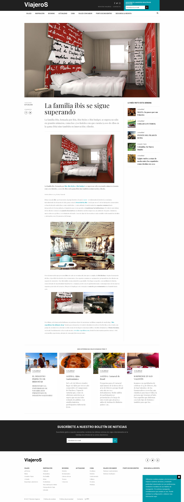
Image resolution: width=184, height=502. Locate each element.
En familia (46, 476)
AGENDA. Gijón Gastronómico (73, 377)
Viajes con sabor (85, 13)
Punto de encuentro (104, 13)
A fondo (26, 479)
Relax (44, 479)
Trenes (64, 479)
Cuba (73, 13)
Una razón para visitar (50, 484)
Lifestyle (45, 490)
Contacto (117, 6)
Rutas (26, 473)
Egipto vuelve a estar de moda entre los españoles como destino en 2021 (147, 161)
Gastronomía (94, 476)
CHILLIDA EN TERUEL (146, 124)
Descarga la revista (124, 13)
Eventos (92, 482)
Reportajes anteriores (31, 482)
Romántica (46, 473)
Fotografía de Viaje (49, 487)
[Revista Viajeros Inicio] (36, 5)
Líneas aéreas (66, 476)
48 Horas (27, 471)
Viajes (28, 13)
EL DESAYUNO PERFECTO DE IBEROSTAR (38, 379)
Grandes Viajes (142, 144)
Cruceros (65, 482)
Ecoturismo (46, 482)
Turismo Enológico (109, 473)
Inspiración (39, 13)
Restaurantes (66, 473)
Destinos (92, 471)
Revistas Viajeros (104, 6)
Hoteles (64, 471)
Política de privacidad (66, 499)
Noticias (92, 484)
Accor (85, 200)
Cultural (45, 471)
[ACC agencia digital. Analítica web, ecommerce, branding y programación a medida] (87, 499)
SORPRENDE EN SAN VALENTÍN (143, 377)
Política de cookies (50, 499)
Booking (51, 13)
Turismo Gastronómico (110, 471)
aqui (155, 496)
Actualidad (62, 13)
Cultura (92, 479)
